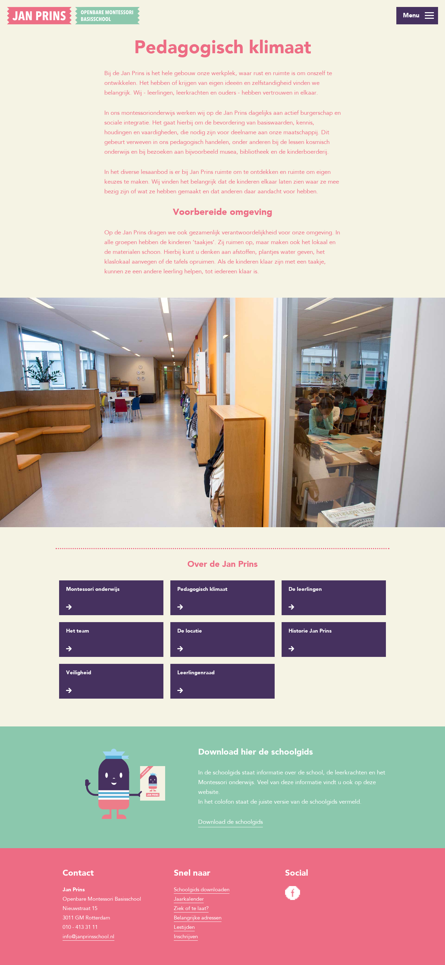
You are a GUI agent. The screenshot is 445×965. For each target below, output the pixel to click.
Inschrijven (186, 937)
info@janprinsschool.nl (88, 937)
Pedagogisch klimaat (202, 589)
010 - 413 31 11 (80, 927)
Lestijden (184, 927)
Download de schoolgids (230, 822)
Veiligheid (78, 673)
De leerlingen (305, 589)
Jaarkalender (189, 899)
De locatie (189, 631)
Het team (77, 631)
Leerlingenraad (196, 673)
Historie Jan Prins (310, 631)
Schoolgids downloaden (201, 890)
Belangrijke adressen (197, 918)
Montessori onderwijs (93, 589)
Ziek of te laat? (191, 908)
